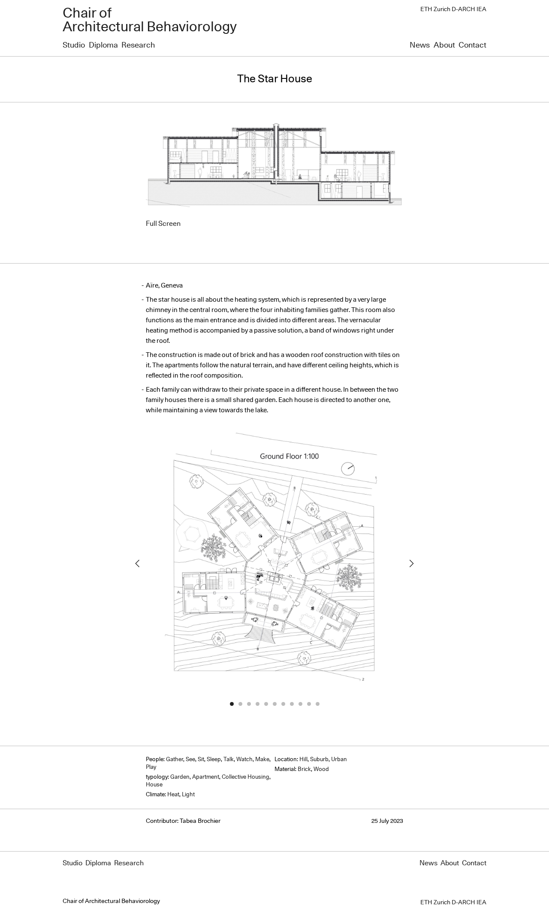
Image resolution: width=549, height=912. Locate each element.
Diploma (103, 45)
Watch (244, 759)
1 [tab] (231, 703)
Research (138, 45)
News (420, 45)
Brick (304, 769)
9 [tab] (300, 703)
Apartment (205, 777)
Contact (472, 45)
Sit (201, 759)
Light (188, 795)
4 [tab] (257, 703)
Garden (180, 777)
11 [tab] (317, 703)
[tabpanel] (274, 563)
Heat (173, 795)
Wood (321, 769)
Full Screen (163, 223)
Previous (137, 563)
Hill (303, 759)
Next (411, 563)
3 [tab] (248, 703)
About (444, 45)
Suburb (319, 759)
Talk (228, 759)
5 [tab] (265, 703)
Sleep (214, 759)
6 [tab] (274, 703)
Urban (339, 759)
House (154, 785)
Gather (174, 759)
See (190, 759)
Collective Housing (245, 777)
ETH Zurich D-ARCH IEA (453, 9)
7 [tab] (283, 703)
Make (262, 759)
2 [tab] (240, 703)
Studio (74, 45)
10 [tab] (308, 703)
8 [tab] (291, 703)
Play (151, 767)
